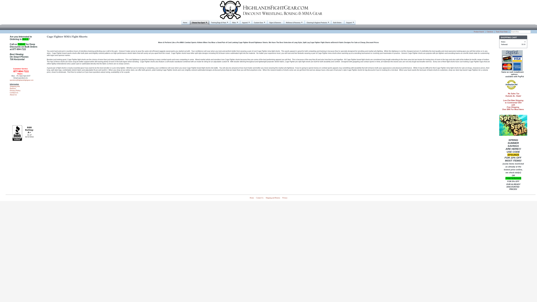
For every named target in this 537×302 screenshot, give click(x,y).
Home (252, 198)
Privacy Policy (15, 91)
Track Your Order (502, 32)
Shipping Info (15, 86)
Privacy (284, 198)
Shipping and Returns (273, 198)
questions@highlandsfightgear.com (21, 80)
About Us (13, 95)
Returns (13, 88)
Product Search (479, 32)
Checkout (490, 32)
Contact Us (14, 93)
